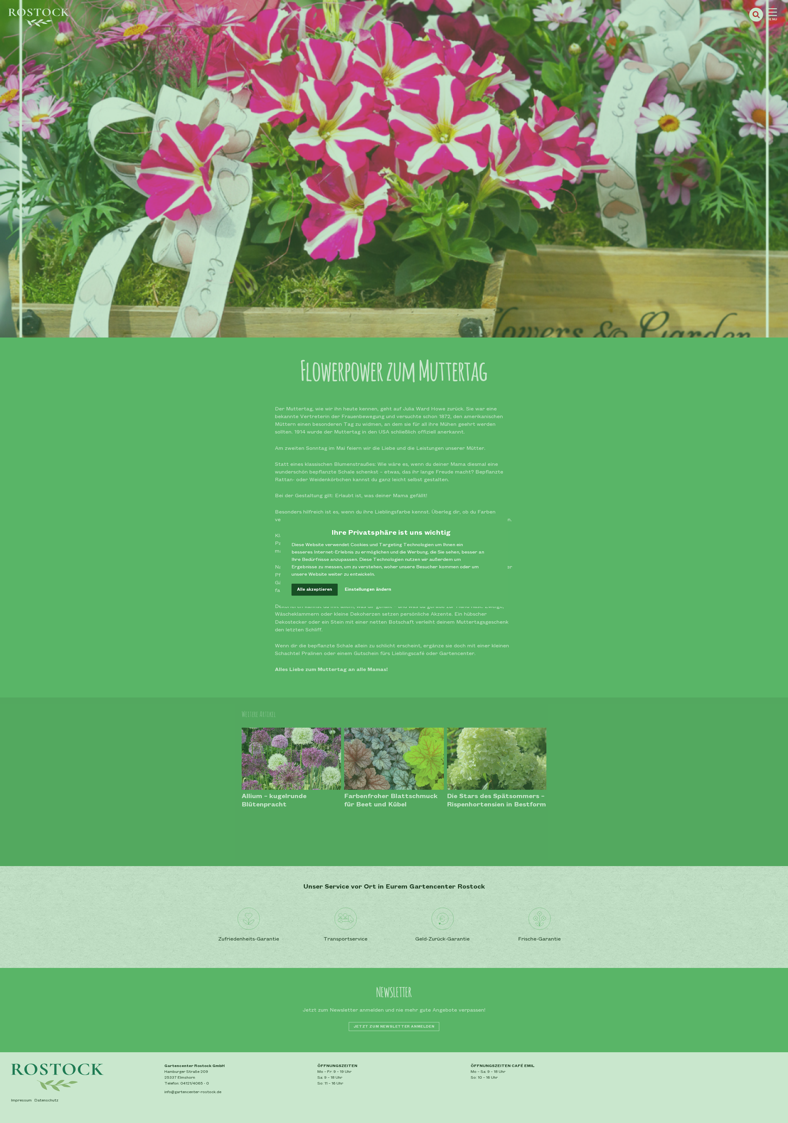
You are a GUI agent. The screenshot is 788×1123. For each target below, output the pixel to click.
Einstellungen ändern (368, 589)
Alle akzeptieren (314, 589)
